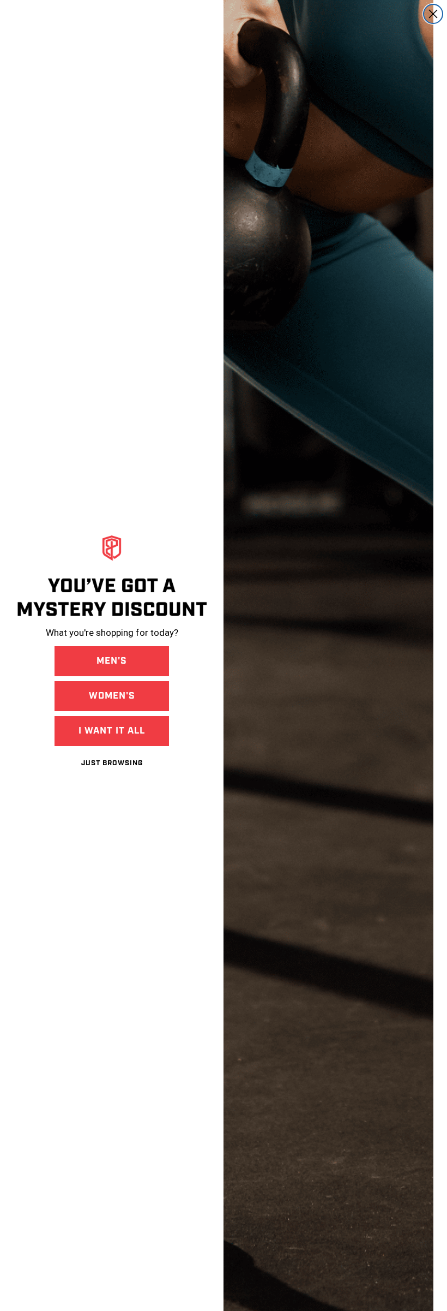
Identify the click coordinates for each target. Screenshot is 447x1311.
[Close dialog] (433, 13)
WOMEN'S (112, 696)
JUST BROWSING (112, 763)
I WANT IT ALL (111, 731)
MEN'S (111, 661)
